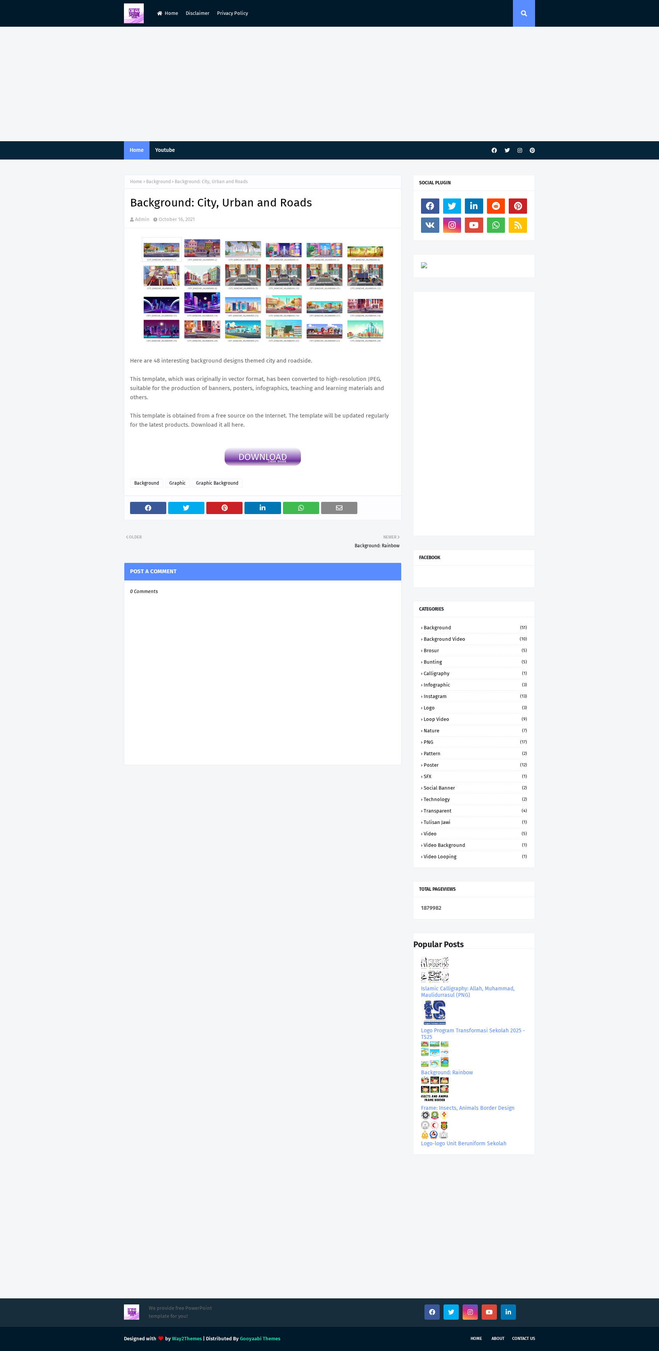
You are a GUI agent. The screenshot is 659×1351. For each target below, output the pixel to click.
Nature (475, 731)
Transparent (475, 811)
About (498, 1338)
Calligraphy (475, 673)
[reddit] (496, 206)
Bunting (475, 662)
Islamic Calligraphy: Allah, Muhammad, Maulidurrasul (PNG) (467, 991)
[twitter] (507, 150)
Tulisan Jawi (475, 822)
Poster (475, 765)
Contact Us (523, 1338)
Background (158, 181)
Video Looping (475, 856)
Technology (475, 799)
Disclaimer (197, 13)
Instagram (475, 696)
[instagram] (520, 150)
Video (475, 834)
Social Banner (475, 788)
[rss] (518, 225)
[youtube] (474, 225)
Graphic (177, 483)
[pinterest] (531, 150)
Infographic (475, 685)
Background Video (475, 639)
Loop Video (475, 719)
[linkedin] (474, 206)
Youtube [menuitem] (165, 150)
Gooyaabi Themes (260, 1338)
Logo (475, 708)
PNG (475, 742)
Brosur (475, 650)
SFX (475, 776)
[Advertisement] (329, 84)
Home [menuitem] (137, 150)
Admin (142, 219)
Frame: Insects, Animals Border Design (467, 1108)
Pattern (475, 753)
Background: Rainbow (447, 1072)
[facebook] (494, 150)
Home (171, 13)
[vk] (430, 225)
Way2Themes (187, 1338)
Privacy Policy (232, 13)
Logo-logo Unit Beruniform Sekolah (463, 1143)
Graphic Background (217, 483)
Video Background (475, 845)
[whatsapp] (496, 225)
